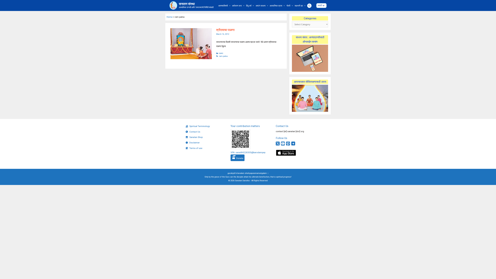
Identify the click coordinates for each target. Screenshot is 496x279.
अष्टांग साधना (261, 6)
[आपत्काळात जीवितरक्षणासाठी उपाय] (310, 98)
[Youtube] (283, 145)
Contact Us (194, 131)
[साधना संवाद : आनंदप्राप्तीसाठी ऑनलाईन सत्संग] (310, 58)
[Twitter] (278, 145)
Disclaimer (194, 142)
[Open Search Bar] (309, 6)
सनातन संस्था (187, 4)
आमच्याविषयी (223, 6)
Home (169, 17)
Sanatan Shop (196, 137)
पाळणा (221, 53)
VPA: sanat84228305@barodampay (248, 152)
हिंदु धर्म (248, 6)
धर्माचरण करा (237, 6)
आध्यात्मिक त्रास (276, 6)
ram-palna (223, 56)
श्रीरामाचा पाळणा (225, 30)
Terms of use (195, 148)
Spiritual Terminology (199, 126)
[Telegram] (293, 144)
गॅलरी (288, 6)
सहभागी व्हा (299, 6)
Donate (239, 158)
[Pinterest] (288, 145)
